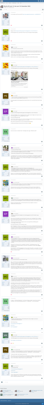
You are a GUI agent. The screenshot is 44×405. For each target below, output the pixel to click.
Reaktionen (3, 20)
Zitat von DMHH (15, 95)
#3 (42, 44)
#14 (42, 255)
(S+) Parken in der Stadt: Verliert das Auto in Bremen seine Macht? (19, 82)
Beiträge (3, 22)
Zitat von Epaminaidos (16, 147)
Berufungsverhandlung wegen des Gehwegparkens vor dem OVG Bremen (26, 30)
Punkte (3, 21)
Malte (5, 7)
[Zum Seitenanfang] (43, 404)
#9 (42, 164)
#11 (42, 195)
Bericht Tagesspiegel (14, 326)
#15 (42, 273)
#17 (42, 314)
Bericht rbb (12, 325)
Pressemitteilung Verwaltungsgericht (16, 323)
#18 (42, 332)
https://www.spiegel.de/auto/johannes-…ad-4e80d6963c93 (31, 14)
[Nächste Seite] (6, 9)
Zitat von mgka (15, 65)
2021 (3, 395)
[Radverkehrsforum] (1, 1)
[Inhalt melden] (42, 25)
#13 (42, 234)
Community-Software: (22, 403)
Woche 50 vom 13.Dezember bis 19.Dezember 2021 (11, 394)
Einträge (3, 23)
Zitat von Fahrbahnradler (16, 349)
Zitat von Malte (15, 47)
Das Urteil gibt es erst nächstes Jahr (16, 340)
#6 (42, 108)
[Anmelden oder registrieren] (41, 1)
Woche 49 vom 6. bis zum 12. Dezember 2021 (24, 394)
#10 (42, 179)
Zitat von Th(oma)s (15, 166)
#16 (42, 298)
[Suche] (38, 1)
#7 (42, 128)
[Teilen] (43, 9)
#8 (42, 145)
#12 (42, 211)
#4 (42, 62)
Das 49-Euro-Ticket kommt (7, 390)
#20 (42, 363)
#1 (42, 12)
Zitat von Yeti (15, 276)
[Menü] (43, 1)
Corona (18, 390)
